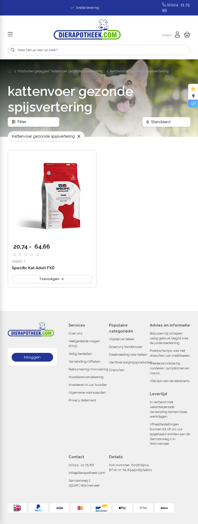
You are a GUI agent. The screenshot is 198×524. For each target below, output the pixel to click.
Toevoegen (49, 279)
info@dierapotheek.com (87, 473)
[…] (23, 261)
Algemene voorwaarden (87, 392)
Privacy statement (82, 400)
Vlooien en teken (122, 339)
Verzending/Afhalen (84, 361)
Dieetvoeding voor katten (128, 354)
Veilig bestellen (80, 354)
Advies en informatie (170, 325)
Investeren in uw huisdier (88, 385)
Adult (16, 261)
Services (77, 325)
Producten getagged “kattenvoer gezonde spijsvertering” (61, 71)
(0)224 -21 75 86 (81, 465)
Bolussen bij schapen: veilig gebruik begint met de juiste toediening (169, 338)
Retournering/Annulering (88, 369)
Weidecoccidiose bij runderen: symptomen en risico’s (169, 368)
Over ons (75, 333)
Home (10, 71)
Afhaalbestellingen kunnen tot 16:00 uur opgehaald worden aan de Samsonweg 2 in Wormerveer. (170, 434)
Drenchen (117, 370)
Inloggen (32, 357)
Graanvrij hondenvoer (125, 347)
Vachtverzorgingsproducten (130, 362)
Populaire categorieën (121, 328)
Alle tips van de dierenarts (169, 381)
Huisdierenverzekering (86, 377)
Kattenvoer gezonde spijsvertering (44, 136)
